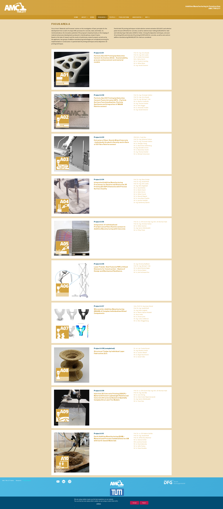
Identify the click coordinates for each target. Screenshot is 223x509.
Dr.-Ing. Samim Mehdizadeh (142, 228)
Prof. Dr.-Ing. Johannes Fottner (143, 139)
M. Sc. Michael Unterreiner (142, 154)
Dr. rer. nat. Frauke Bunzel (141, 348)
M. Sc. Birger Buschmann (141, 355)
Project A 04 (99, 179)
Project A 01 (99, 53)
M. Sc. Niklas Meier (139, 63)
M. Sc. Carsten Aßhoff (140, 352)
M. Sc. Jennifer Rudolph (141, 200)
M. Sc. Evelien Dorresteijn (141, 57)
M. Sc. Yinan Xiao (139, 401)
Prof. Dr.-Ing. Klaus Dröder (142, 179)
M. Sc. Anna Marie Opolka (141, 198)
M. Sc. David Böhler (139, 188)
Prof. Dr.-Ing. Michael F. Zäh (142, 99)
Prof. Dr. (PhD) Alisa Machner (142, 438)
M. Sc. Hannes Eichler (140, 440)
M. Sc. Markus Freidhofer (141, 101)
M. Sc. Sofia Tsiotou (139, 446)
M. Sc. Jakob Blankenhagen (142, 268)
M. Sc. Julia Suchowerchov (141, 272)
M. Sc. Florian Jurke (139, 316)
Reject (144, 503)
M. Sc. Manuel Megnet (140, 196)
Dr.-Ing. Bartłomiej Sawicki (142, 202)
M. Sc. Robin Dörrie (139, 192)
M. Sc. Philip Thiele (139, 230)
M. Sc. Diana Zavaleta (140, 448)
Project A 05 (99, 222)
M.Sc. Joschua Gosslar (140, 442)
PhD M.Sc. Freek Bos (140, 137)
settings (98, 503)
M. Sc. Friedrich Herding (141, 61)
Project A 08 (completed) (104, 348)
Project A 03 (99, 137)
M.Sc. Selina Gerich (139, 59)
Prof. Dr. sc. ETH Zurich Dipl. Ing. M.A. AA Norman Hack (150, 222)
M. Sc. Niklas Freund (140, 194)
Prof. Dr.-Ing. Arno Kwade (141, 53)
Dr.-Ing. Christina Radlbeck (142, 264)
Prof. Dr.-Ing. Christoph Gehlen (143, 95)
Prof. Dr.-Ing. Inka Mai (140, 393)
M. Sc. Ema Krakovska (140, 444)
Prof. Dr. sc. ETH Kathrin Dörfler (143, 433)
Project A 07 (99, 306)
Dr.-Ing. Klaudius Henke (141, 350)
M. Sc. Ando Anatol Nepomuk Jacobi (144, 397)
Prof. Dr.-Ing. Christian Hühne (142, 224)
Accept (134, 503)
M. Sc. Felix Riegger (139, 105)
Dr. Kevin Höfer (138, 314)
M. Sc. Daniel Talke (139, 357)
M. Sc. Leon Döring (139, 395)
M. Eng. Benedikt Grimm (141, 148)
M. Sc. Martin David (139, 190)
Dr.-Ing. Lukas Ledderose (141, 319)
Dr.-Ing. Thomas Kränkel (141, 103)
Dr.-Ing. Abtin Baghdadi (141, 186)
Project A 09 (99, 390)
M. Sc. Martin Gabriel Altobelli (143, 312)
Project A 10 (99, 433)
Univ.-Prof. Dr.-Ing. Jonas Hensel (143, 306)
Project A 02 (99, 95)
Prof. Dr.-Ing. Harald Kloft (141, 181)
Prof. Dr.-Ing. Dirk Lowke (141, 55)
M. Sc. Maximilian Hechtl (141, 150)
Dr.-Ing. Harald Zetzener (141, 65)
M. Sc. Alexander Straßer (141, 107)
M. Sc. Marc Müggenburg (141, 321)
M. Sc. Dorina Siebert (140, 270)
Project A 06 (99, 264)
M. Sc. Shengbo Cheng (140, 143)
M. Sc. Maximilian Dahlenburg (143, 145)
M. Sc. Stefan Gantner (140, 226)
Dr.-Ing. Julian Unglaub (140, 310)
